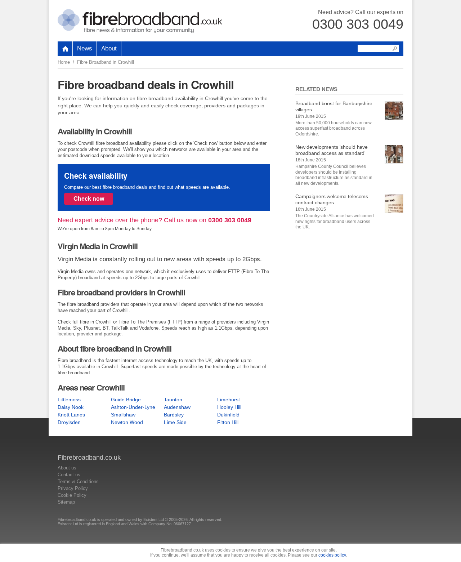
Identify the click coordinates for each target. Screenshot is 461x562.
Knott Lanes (71, 415)
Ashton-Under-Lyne (133, 407)
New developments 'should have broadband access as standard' (331, 150)
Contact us (69, 474)
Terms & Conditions (78, 481)
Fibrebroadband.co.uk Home (140, 21)
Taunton (173, 399)
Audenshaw (177, 407)
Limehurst (228, 399)
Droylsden (69, 422)
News (84, 48)
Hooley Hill (229, 407)
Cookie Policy (72, 495)
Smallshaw (123, 415)
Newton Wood (127, 422)
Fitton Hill (227, 422)
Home (64, 62)
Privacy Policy (73, 488)
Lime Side (175, 422)
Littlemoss (69, 399)
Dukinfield (228, 415)
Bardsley (174, 415)
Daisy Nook (71, 407)
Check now (88, 199)
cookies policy (332, 555)
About (109, 48)
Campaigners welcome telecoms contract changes (331, 199)
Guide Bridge (126, 399)
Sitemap (66, 502)
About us (67, 467)
